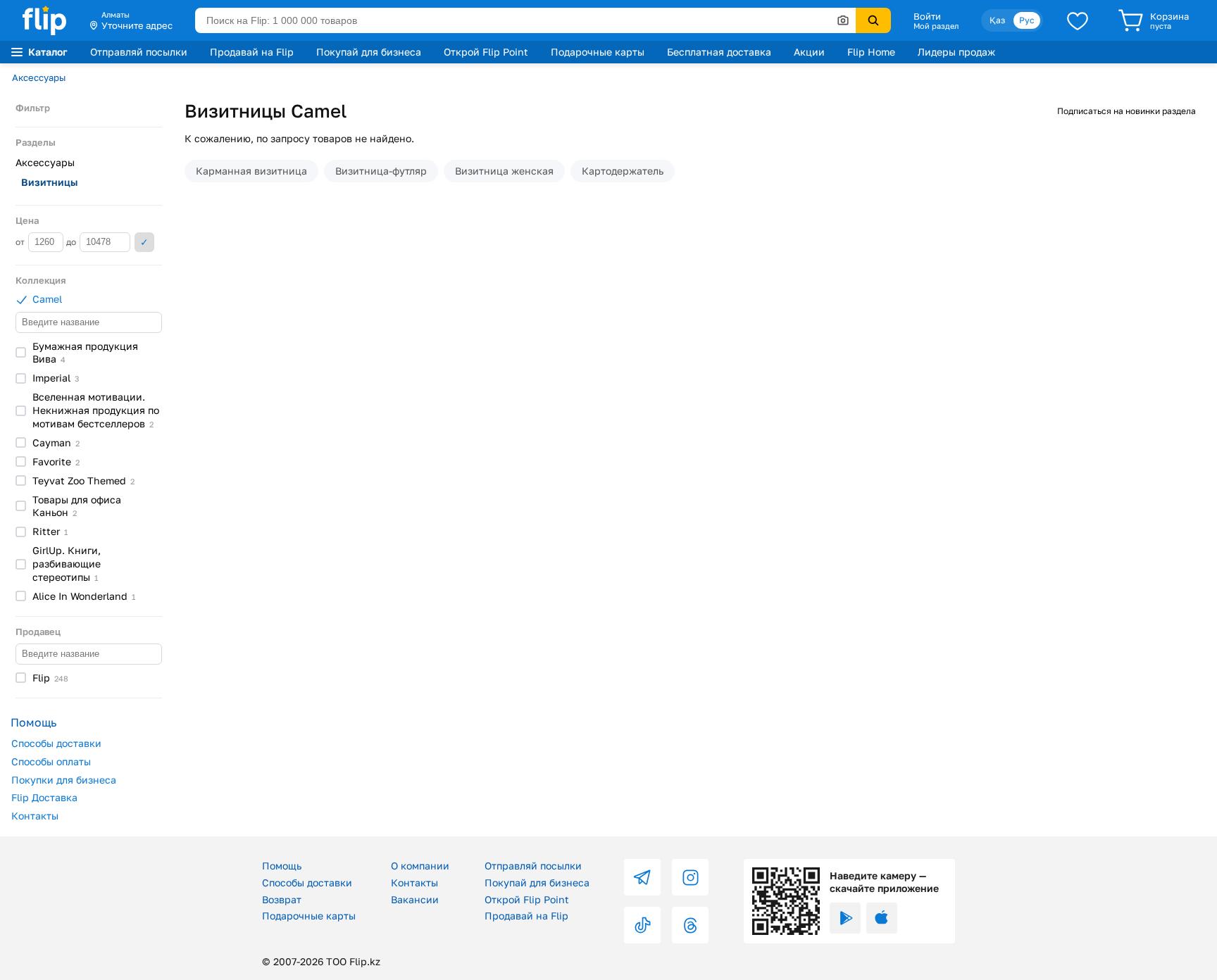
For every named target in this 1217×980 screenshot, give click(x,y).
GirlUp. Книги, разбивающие (66, 563)
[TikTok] (642, 925)
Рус (1027, 20)
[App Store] (881, 918)
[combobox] (525, 20)
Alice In (83, 596)
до (72, 242)
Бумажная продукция (85, 352)
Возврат (281, 899)
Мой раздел (936, 26)
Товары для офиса (76, 506)
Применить (144, 242)
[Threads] (690, 925)
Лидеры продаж (956, 52)
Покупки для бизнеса (63, 780)
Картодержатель (622, 171)
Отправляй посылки (138, 52)
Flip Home (871, 52)
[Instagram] (690, 877)
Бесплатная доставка (719, 52)
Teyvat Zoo (83, 480)
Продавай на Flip (252, 52)
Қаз (997, 20)
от (21, 242)
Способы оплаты (51, 761)
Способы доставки (56, 743)
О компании (420, 866)
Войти (927, 16)
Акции (809, 52)
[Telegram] (642, 877)
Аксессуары (38, 77)
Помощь (281, 866)
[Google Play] (845, 918)
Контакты (34, 816)
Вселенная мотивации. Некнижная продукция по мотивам (95, 410)
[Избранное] (1077, 20)
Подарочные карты (597, 52)
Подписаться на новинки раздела (1126, 111)
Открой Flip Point (486, 52)
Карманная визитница (251, 171)
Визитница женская (504, 171)
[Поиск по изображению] (843, 20)
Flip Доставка (44, 797)
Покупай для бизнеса (368, 52)
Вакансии (415, 899)
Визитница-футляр (381, 171)
